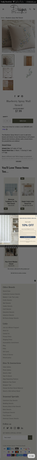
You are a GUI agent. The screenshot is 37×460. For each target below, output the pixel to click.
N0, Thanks (28, 239)
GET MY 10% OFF (28, 237)
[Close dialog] (36, 216)
